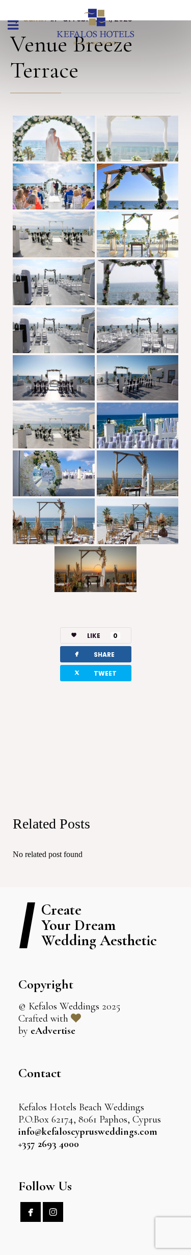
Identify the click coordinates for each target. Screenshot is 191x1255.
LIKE (102, 635)
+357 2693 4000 (48, 1144)
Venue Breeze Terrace (71, 57)
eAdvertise (53, 1031)
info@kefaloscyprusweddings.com (87, 1132)
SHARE (94, 654)
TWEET (95, 673)
